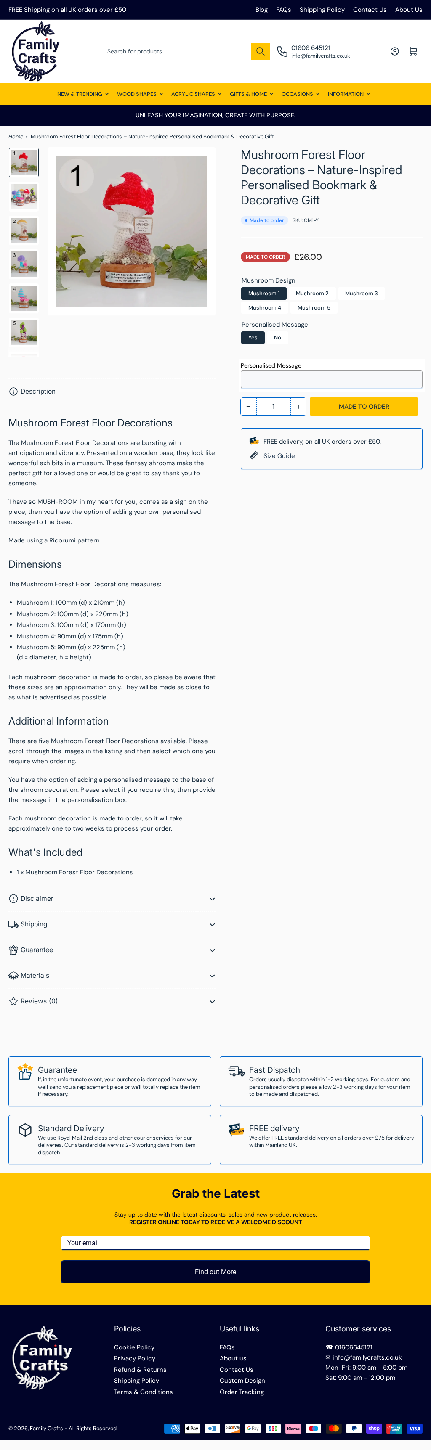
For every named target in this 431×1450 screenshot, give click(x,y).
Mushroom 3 (361, 293)
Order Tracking (242, 1392)
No (277, 337)
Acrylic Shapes (193, 94)
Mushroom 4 (264, 307)
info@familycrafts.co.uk (367, 1357)
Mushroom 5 (314, 307)
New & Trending (79, 94)
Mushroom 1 (263, 293)
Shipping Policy (322, 9)
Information (346, 94)
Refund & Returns (140, 1369)
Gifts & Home (248, 94)
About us (233, 1358)
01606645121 (353, 1347)
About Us (409, 9)
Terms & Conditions (143, 1392)
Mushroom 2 (312, 293)
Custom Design (242, 1380)
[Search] (260, 51)
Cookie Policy (134, 1347)
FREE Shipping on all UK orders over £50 (67, 9)
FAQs (283, 9)
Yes (253, 337)
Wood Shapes (137, 94)
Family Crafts (46, 1428)
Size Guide (279, 456)
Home (15, 136)
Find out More (215, 1272)
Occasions (297, 94)
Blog (261, 9)
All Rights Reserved (93, 1428)
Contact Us (370, 9)
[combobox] (186, 51)
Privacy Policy (134, 1358)
